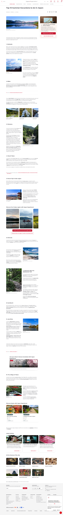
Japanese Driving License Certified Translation (21, 364)
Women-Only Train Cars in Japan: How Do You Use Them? (47, 444)
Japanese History (9, 477)
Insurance (35, 510)
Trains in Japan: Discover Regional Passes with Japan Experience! (30, 444)
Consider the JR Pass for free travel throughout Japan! (22, 230)
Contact (7, 510)
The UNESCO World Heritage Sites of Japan (16, 92)
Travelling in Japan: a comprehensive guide (13, 481)
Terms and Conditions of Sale (21, 510)
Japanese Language (48, 466)
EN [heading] (44, 1)
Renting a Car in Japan (13, 351)
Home (7, 481)
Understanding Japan (23, 477)
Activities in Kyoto (10, 414)
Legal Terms (13, 510)
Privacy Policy (30, 510)
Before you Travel (35, 477)
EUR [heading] (47, 1)
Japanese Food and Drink (10, 466)
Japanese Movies (35, 466)
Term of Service (47, 510)
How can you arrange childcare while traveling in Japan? (14, 444)
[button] (6, 113)
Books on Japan (22, 466)
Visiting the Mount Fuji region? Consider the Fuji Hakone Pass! (22, 233)
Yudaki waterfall (21, 118)
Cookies (41, 510)
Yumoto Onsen (35, 118)
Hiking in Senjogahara (9, 118)
